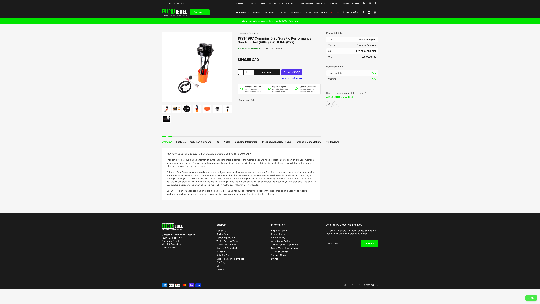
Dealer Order (290, 3)
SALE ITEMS (335, 12)
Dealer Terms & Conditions (284, 248)
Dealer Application (306, 3)
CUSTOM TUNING (311, 12)
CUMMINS (256, 12)
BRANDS (295, 12)
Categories (198, 12)
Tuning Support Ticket (256, 3)
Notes (227, 141)
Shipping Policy (279, 230)
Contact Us (240, 3)
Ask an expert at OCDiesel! (339, 96)
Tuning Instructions (275, 3)
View (373, 73)
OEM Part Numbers (200, 141)
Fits (217, 141)
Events (274, 258)
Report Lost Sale (247, 100)
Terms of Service (279, 251)
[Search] (363, 12)
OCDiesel (374, 285)
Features (181, 141)
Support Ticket (278, 255)
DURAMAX (270, 12)
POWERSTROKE (240, 12)
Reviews (334, 141)
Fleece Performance (248, 33)
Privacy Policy (278, 234)
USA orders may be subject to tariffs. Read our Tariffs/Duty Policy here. (270, 21)
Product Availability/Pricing (276, 141)
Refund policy (278, 237)
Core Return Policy (280, 241)
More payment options (292, 78)
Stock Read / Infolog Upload (230, 258)
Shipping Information (246, 141)
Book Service (321, 3)
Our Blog (220, 262)
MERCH (324, 12)
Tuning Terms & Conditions (284, 244)
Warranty (355, 3)
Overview (167, 141)
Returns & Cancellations (339, 3)
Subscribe (369, 243)
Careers (220, 269)
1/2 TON (283, 12)
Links (219, 265)
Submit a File (222, 255)
